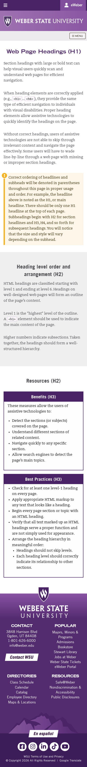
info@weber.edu (21, 645)
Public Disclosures (65, 697)
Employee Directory (22, 697)
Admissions (65, 642)
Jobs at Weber (65, 657)
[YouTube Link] (64, 746)
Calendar (22, 687)
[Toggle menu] (5, 5)
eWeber (76, 5)
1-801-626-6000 (22, 640)
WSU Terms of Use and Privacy (44, 756)
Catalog (21, 692)
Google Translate (70, 760)
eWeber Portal (65, 666)
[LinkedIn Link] (43, 746)
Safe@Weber (65, 682)
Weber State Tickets (65, 662)
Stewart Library (65, 652)
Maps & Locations (22, 702)
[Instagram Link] (32, 746)
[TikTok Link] (54, 746)
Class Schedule (22, 682)
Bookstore (65, 647)
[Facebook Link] (22, 746)
